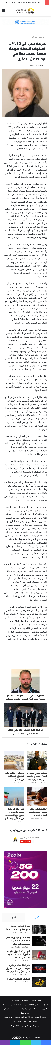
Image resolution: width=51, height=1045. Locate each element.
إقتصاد (35, 1021)
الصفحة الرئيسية (41, 1017)
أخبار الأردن (29, 1017)
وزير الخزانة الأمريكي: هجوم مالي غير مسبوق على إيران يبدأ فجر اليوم (18, 968)
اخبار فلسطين (19, 1017)
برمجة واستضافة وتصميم (31, 1037)
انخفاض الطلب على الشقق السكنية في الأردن (14, 776)
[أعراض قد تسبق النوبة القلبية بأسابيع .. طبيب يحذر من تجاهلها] (39, 955)
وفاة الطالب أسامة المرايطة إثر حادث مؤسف (17, 927)
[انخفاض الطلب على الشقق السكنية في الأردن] (14, 760)
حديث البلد (27, 1021)
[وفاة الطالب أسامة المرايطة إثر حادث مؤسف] (39, 929)
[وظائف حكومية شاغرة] (39, 982)
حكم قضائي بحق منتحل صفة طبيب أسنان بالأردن (38, 812)
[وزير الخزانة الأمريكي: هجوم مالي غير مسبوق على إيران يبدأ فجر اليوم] (39, 968)
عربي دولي (8, 1017)
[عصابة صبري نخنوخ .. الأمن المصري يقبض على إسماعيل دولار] (37, 760)
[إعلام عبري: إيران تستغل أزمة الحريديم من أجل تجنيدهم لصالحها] (39, 941)
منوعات (34, 37)
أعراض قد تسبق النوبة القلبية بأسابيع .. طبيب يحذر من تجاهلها (18, 954)
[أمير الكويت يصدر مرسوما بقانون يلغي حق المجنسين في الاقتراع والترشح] (14, 796)
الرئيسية (42, 37)
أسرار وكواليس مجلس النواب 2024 (28, 1026)
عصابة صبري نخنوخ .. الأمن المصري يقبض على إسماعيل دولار (37, 776)
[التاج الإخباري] (25, 10)
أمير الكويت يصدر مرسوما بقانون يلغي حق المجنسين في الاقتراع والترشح (14, 813)
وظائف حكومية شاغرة (18, 979)
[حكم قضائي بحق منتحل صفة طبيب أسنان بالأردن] (37, 796)
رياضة (12, 1026)
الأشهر (13, 917)
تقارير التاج (18, 1021)
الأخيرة (37, 917)
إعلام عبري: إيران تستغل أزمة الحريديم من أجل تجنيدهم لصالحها (18, 941)
